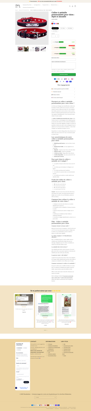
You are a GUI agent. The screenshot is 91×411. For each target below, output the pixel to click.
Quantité (53, 33)
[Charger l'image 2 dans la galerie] (26, 48)
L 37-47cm (55, 31)
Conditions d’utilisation (72, 407)
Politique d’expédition (53, 345)
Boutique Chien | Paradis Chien (28, 407)
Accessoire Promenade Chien (24, 10)
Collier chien (57, 277)
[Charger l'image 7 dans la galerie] (37, 48)
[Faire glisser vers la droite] (47, 49)
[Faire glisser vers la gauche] (16, 49)
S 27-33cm (63, 28)
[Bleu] (54, 23)
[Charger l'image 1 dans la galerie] (20, 48)
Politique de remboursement (52, 407)
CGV (49, 352)
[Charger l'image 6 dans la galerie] (31, 48)
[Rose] (56, 23)
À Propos (50, 344)
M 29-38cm (70, 28)
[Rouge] (52, 23)
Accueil (16, 10)
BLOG (65, 355)
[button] (27, 5)
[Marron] (58, 23)
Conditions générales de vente (64, 408)
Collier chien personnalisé (66, 277)
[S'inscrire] (55, 397)
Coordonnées (57, 408)
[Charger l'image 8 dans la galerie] (43, 48)
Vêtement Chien (67, 350)
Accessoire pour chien (68, 345)
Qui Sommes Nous (52, 355)
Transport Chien (67, 349)
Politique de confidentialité (54, 347)
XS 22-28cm (55, 28)
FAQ (64, 344)
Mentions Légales (52, 354)
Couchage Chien (67, 347)
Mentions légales (73, 408)
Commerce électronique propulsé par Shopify (40, 407)
